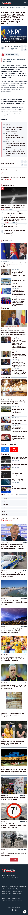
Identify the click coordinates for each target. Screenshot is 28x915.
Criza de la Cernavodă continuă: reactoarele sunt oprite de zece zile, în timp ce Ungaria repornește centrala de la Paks (19, 411)
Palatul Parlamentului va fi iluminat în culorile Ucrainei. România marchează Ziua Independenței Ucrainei (13, 771)
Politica (6, 235)
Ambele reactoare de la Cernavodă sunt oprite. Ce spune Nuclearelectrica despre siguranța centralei (15, 144)
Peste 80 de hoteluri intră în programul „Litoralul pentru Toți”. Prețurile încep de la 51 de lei (14, 602)
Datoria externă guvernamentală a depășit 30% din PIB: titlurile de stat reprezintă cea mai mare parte (19, 430)
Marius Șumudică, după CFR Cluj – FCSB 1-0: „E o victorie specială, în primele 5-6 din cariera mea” (13, 687)
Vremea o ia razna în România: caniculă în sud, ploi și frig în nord (15, 225)
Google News (7, 179)
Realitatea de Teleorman (17, 900)
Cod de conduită (18, 877)
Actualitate (12, 7)
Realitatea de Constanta (16, 896)
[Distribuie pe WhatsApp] (22, 49)
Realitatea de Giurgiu (17, 891)
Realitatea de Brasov (17, 893)
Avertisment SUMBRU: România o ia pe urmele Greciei (18, 438)
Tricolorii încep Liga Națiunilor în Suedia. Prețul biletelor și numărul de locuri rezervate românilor (12, 659)
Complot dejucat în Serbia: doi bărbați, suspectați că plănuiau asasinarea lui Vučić (14, 129)
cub (3, 172)
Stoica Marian (23, 767)
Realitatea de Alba (5, 896)
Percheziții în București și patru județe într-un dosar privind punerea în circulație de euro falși (13, 715)
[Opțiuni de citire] (25, 912)
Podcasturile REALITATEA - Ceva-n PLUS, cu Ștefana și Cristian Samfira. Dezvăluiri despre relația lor (14, 743)
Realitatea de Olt (5, 888)
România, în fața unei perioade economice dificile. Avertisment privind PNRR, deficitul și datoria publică (15, 152)
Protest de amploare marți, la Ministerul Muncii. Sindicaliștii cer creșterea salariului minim (19, 421)
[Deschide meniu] (25, 3)
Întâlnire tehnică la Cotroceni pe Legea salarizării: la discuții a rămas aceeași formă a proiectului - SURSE (13, 401)
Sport (5, 215)
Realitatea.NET (5, 886)
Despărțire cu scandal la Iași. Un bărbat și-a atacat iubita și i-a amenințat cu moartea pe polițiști (13, 574)
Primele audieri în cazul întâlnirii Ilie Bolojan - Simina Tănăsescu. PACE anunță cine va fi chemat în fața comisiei (19, 364)
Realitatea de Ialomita (6, 893)
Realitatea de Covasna (6, 891)
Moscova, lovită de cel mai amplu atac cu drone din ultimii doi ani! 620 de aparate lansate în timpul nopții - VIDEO (14, 207)
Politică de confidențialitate (7, 877)
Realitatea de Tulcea (16, 898)
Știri (7, 7)
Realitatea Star (22, 886)
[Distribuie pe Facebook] (25, 46)
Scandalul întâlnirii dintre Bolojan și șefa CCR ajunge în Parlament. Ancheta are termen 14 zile (19, 373)
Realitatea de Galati (6, 898)
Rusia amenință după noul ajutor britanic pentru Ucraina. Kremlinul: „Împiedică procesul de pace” (16, 136)
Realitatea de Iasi (15, 47)
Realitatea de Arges (14, 888)
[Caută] (20, 3)
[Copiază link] (22, 46)
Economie (6, 222)
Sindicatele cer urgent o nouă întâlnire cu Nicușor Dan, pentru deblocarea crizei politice (15, 232)
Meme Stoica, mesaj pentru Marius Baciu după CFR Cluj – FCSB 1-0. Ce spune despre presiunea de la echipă (12, 546)
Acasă (4, 7)
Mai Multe (14, 859)
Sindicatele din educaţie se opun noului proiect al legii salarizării (13, 798)
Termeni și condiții (11, 875)
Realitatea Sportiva (14, 886)
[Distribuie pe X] (25, 49)
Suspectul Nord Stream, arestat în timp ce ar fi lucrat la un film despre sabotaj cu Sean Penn (13, 853)
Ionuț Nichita (23, 542)
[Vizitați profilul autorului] (2, 48)
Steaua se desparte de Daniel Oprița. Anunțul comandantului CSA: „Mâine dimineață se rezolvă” (18, 302)
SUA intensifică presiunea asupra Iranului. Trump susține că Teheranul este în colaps (19, 355)
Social (2, 209)
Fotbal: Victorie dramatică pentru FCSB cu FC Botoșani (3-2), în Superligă (15, 212)
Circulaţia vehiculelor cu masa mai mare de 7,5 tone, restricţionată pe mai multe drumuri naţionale (13, 825)
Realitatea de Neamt (6, 900)
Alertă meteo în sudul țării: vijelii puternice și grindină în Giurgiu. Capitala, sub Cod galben (11, 630)
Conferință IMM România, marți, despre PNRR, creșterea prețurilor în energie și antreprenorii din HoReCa (15, 219)
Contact (3, 875)
